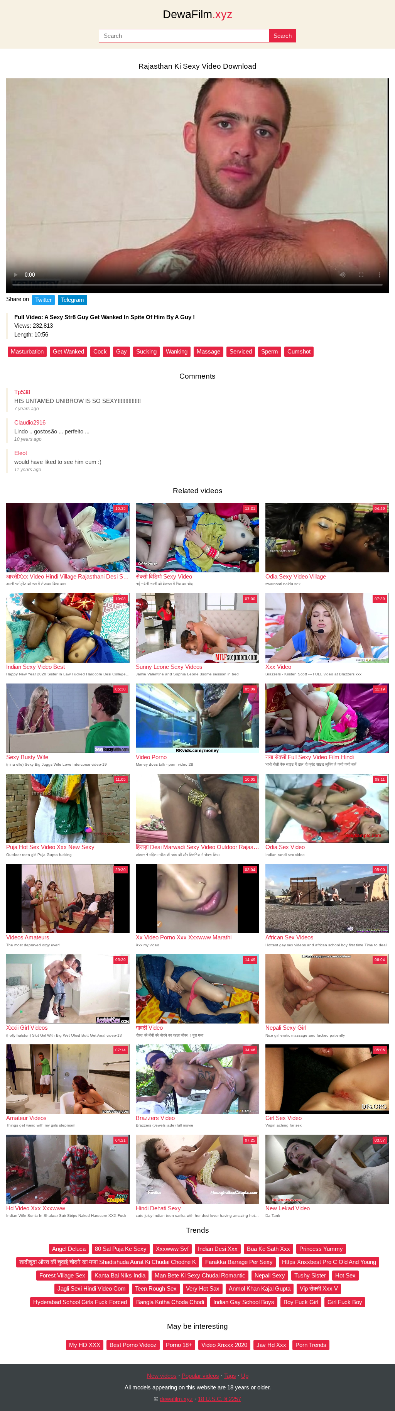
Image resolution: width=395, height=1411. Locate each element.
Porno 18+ (179, 1345)
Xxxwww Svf (172, 1248)
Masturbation (27, 351)
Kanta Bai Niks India (120, 1275)
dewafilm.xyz (176, 1399)
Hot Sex (345, 1275)
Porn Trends (310, 1345)
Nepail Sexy (270, 1275)
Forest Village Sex (62, 1275)
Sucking (146, 351)
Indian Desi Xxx (218, 1248)
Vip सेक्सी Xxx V (319, 1288)
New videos (162, 1375)
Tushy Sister (310, 1275)
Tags (230, 1375)
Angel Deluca (69, 1248)
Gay (121, 351)
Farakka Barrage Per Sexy (239, 1262)
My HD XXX (84, 1345)
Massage (208, 351)
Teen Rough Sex (156, 1288)
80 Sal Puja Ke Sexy (121, 1248)
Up (244, 1375)
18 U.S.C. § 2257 (219, 1399)
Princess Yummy (321, 1248)
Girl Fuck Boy (344, 1302)
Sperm (269, 351)
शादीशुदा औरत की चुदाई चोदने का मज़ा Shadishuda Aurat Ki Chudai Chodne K (107, 1262)
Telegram (72, 299)
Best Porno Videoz (133, 1345)
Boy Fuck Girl (301, 1302)
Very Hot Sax (202, 1288)
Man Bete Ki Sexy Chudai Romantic (200, 1275)
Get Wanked (68, 351)
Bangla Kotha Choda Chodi (170, 1302)
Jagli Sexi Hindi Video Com (91, 1288)
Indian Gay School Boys (243, 1302)
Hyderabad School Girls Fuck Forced (80, 1302)
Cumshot (299, 351)
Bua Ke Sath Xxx (268, 1248)
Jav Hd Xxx (271, 1345)
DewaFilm (198, 14)
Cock (100, 351)
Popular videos (200, 1375)
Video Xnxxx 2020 (224, 1345)
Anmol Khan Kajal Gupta (259, 1288)
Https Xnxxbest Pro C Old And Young (329, 1262)
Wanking (176, 351)
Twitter (43, 299)
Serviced (241, 351)
